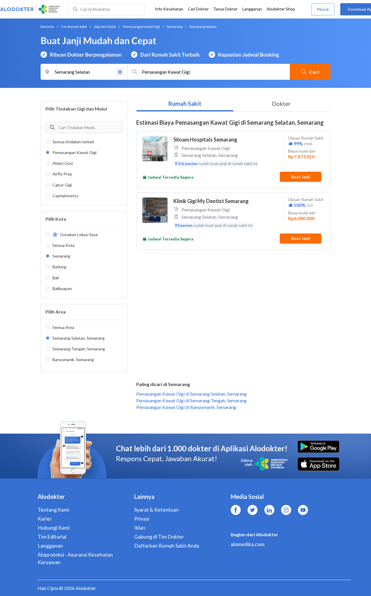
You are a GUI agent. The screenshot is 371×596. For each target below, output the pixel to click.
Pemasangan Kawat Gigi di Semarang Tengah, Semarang (191, 400)
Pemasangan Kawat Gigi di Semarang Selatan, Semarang (191, 393)
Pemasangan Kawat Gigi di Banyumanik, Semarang (186, 407)
